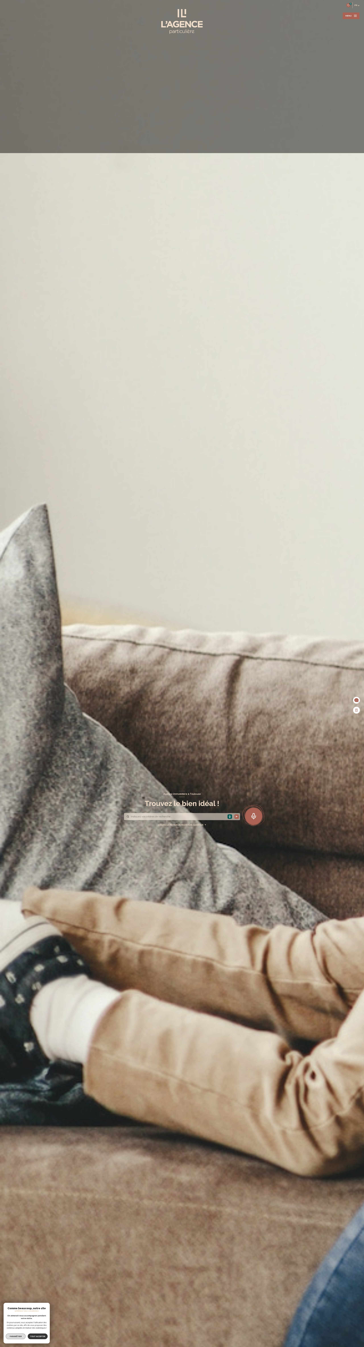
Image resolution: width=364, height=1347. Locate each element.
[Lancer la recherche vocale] (253, 815)
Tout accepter (37, 1336)
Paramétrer (16, 1336)
